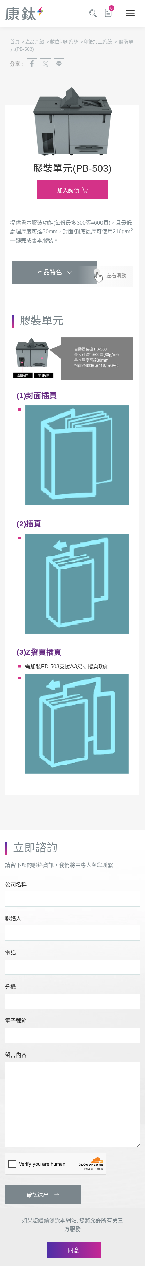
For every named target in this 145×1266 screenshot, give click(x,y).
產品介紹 (37, 41)
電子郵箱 (16, 1021)
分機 (10, 987)
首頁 (17, 41)
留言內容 (16, 1055)
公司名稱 (16, 884)
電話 (10, 952)
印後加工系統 (100, 41)
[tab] (54, 272)
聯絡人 (13, 918)
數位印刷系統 (66, 41)
